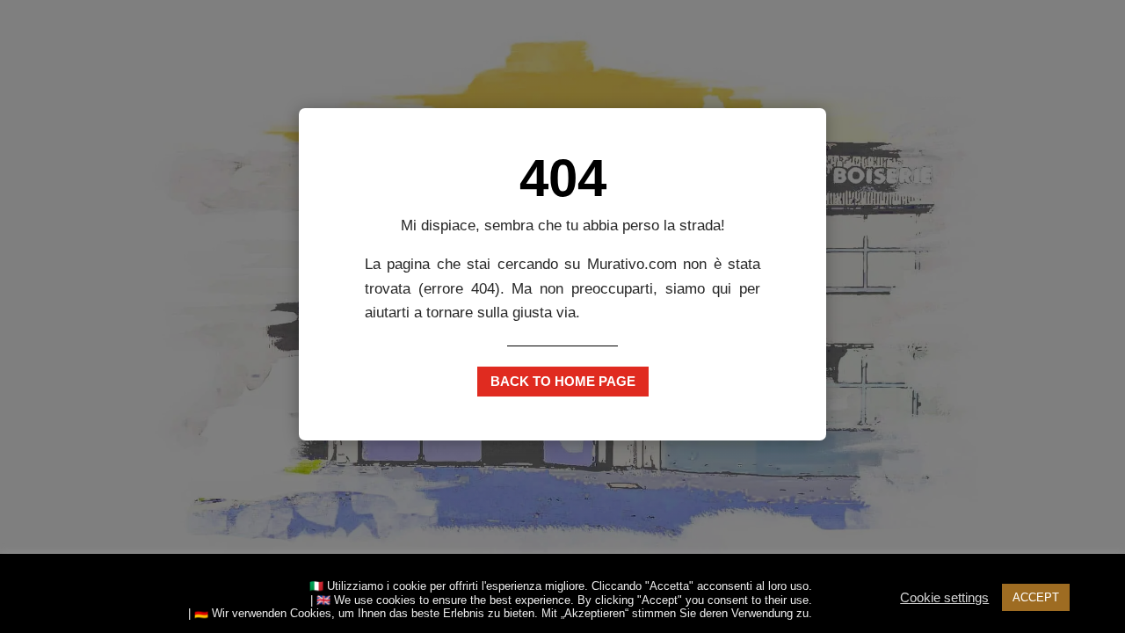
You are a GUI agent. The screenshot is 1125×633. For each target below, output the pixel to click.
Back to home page (562, 381)
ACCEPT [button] (1035, 597)
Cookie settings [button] (944, 598)
